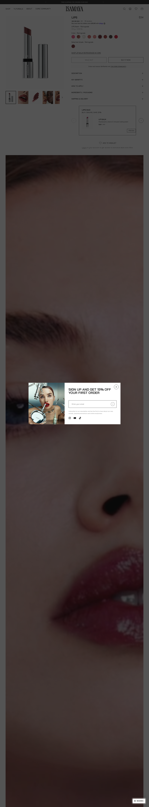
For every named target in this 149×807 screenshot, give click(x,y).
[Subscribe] (113, 404)
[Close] (116, 387)
